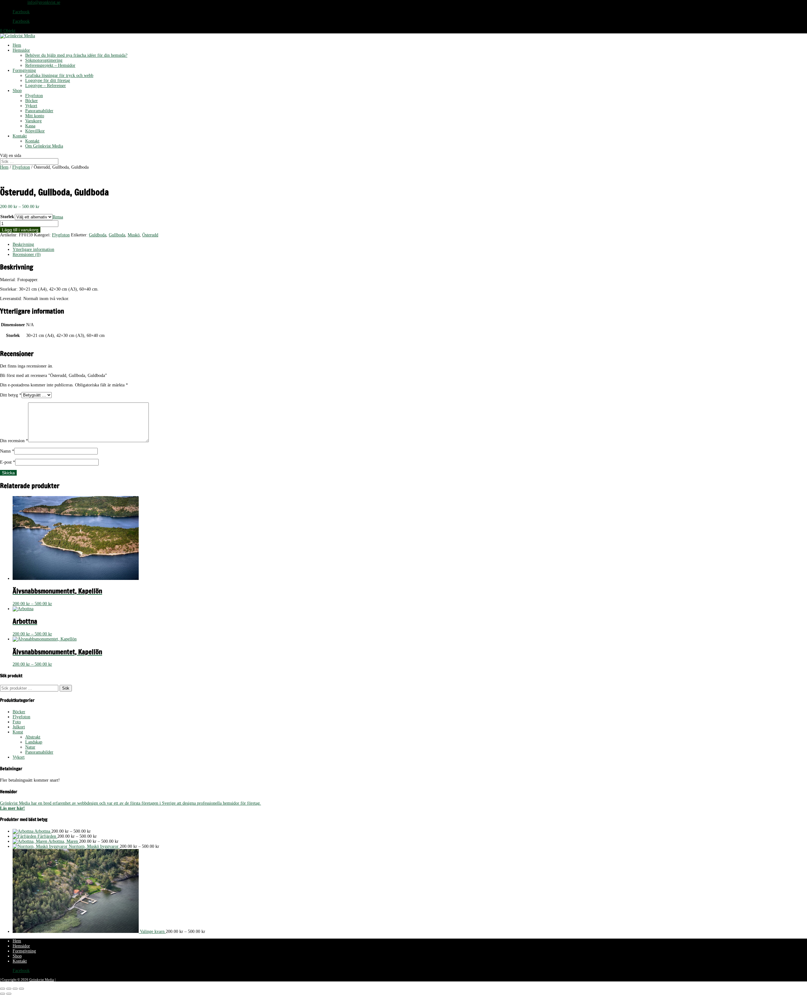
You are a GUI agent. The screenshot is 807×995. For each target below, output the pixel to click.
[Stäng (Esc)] (21, 989)
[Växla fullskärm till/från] (8, 989)
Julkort (19, 727)
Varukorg (33, 121)
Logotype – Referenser (45, 85)
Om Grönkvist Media (44, 146)
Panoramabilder (39, 110)
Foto (17, 722)
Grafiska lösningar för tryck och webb (59, 75)
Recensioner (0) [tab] (27, 254)
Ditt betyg (10, 395)
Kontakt (20, 136)
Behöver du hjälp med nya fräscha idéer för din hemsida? (76, 55)
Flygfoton (34, 95)
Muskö (134, 235)
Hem (17, 45)
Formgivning (24, 70)
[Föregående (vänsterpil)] (2, 994)
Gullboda (117, 235)
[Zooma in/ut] (2, 989)
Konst (18, 732)
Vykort (31, 105)
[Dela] (15, 989)
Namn (7, 451)
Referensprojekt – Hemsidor (50, 65)
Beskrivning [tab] (23, 244)
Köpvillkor (35, 131)
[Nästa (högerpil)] (8, 994)
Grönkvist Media (41, 979)
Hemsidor (21, 50)
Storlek (7, 216)
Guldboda (97, 235)
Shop (17, 90)
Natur (30, 747)
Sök (65, 688)
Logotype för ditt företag (47, 80)
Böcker (31, 100)
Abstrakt (32, 737)
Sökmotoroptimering (43, 60)
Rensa (58, 217)
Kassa (30, 126)
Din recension (14, 440)
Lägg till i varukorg (20, 229)
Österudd (150, 235)
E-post (7, 462)
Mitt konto (34, 115)
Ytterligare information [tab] (33, 249)
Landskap (33, 742)
